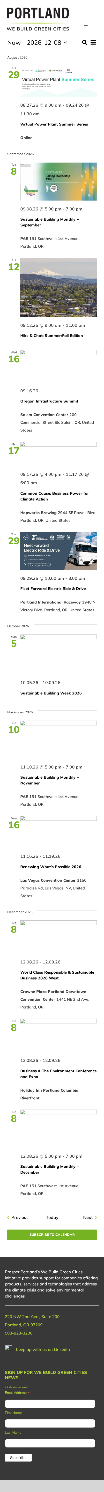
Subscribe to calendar (52, 1235)
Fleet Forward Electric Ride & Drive (53, 588)
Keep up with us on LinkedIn (43, 1349)
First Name (13, 1413)
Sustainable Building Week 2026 (51, 693)
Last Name (13, 1432)
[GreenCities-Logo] (38, 8)
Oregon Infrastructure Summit (49, 401)
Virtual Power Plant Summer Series (54, 124)
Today (52, 1217)
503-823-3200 (18, 1332)
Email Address (17, 1392)
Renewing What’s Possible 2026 (50, 866)
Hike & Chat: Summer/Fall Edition (51, 335)
